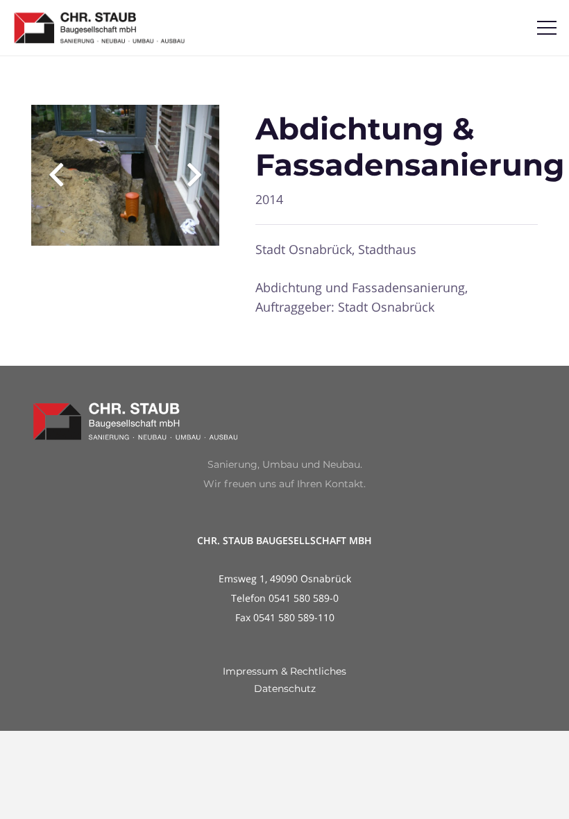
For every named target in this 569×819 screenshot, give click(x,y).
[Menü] (547, 27)
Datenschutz (285, 688)
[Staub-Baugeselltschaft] (99, 27)
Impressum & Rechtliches (284, 671)
